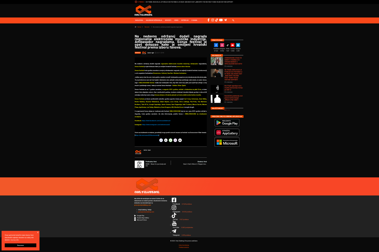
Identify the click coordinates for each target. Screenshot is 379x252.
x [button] (37, 232)
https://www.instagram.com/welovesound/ (156, 124)
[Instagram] (212, 20)
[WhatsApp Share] (170, 140)
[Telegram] (225, 20)
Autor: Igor (150, 53)
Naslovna (139, 20)
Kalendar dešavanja (154, 20)
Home (139, 27)
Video (176, 20)
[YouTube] (221, 20)
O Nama (194, 20)
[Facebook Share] (161, 140)
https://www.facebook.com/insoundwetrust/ (156, 120)
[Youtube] (233, 45)
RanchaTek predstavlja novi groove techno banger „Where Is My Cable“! (234, 98)
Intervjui (185, 20)
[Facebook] (208, 20)
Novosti (168, 20)
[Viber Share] (175, 140)
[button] (233, 20)
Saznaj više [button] (15, 240)
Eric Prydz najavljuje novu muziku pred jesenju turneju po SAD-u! (234, 88)
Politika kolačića (184, 247)
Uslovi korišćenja (184, 245)
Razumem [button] (20, 245)
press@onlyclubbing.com (146, 212)
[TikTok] (228, 45)
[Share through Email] (180, 140)
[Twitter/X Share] (166, 140)
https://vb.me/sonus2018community (147, 135)
